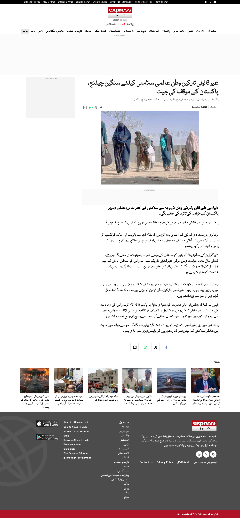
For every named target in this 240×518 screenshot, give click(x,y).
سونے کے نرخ (123, 471)
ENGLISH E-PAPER (65, 2)
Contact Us (146, 462)
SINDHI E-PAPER (83, 2)
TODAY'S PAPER (161, 2)
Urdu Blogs (69, 449)
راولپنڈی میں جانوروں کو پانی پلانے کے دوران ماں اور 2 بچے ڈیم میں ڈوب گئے (171, 400)
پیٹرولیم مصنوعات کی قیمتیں (115, 475)
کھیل (190, 31)
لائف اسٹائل (114, 31)
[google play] (41, 438)
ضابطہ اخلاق (183, 462)
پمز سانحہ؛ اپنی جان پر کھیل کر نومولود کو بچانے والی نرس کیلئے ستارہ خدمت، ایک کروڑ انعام (69, 400)
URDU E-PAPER (49, 2)
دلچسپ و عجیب (74, 31)
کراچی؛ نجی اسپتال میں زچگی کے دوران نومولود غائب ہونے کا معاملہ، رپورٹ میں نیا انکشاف (138, 400)
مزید (25, 31)
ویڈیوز (126, 493)
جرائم (126, 497)
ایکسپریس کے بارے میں (205, 462)
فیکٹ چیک (100, 31)
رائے (33, 31)
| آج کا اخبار (129, 24)
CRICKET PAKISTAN (143, 2)
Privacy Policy (165, 462)
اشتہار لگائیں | (111, 24)
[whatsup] (145, 347)
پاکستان (166, 31)
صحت (88, 31)
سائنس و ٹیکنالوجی (55, 31)
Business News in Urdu (76, 440)
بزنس (40, 31)
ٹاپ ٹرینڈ (141, 31)
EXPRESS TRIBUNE (32, 2)
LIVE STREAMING (100, 2)
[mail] (134, 347)
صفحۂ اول (211, 31)
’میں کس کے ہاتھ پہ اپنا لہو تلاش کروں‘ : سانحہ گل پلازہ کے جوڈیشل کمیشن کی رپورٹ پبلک (35, 402)
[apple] (41, 424)
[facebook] (166, 347)
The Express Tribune (76, 453)
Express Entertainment (77, 458)
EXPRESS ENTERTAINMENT (121, 2)
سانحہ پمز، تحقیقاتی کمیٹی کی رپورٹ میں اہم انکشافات (103, 398)
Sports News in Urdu (75, 427)
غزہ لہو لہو (124, 431)
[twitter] (155, 347)
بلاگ (126, 484)
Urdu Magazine (72, 445)
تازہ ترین (200, 31)
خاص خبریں (178, 31)
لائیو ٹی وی (121, 24)
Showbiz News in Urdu (76, 423)
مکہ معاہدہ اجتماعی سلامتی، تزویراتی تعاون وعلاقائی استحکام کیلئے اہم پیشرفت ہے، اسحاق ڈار (206, 402)
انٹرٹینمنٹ (129, 31)
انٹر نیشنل (154, 31)
